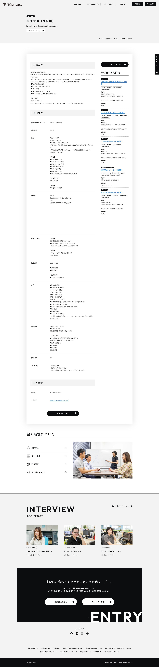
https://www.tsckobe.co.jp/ (59, 400)
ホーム (101, 38)
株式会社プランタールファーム (68, 652)
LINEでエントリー (157, 63)
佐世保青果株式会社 (85, 652)
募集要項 (108, 38)
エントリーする (63, 413)
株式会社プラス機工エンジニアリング (73, 648)
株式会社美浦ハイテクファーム (48, 652)
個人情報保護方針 (31, 662)
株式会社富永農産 (110, 648)
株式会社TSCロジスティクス (94, 648)
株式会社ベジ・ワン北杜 (124, 648)
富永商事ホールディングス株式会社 (50, 648)
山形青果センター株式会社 (111, 652)
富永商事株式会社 (33, 648)
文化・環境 (36, 456)
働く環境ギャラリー (39, 472)
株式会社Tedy (97, 652)
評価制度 (35, 464)
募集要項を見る (61, 602)
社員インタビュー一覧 (123, 506)
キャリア (30, 16)
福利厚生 (35, 448)
